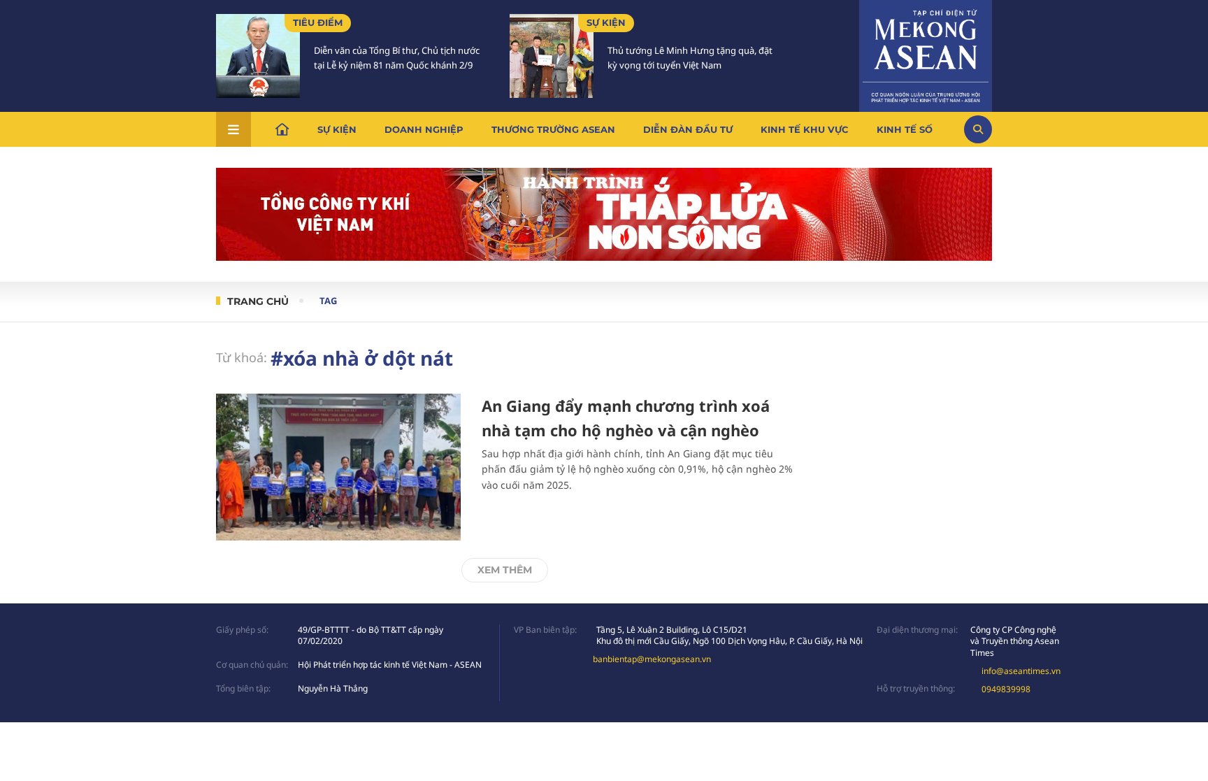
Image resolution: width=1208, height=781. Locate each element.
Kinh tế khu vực (805, 129)
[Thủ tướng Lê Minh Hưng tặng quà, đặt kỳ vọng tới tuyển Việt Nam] (552, 56)
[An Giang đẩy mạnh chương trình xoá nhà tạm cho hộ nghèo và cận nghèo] (338, 467)
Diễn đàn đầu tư (688, 129)
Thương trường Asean (553, 129)
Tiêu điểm (318, 22)
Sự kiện (606, 22)
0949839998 (1006, 689)
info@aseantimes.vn (1021, 671)
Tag (328, 300)
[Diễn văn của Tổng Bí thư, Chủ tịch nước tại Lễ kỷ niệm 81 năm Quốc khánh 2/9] (258, 56)
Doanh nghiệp (423, 129)
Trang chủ (258, 301)
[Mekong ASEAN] (925, 54)
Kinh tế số (905, 129)
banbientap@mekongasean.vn (652, 659)
